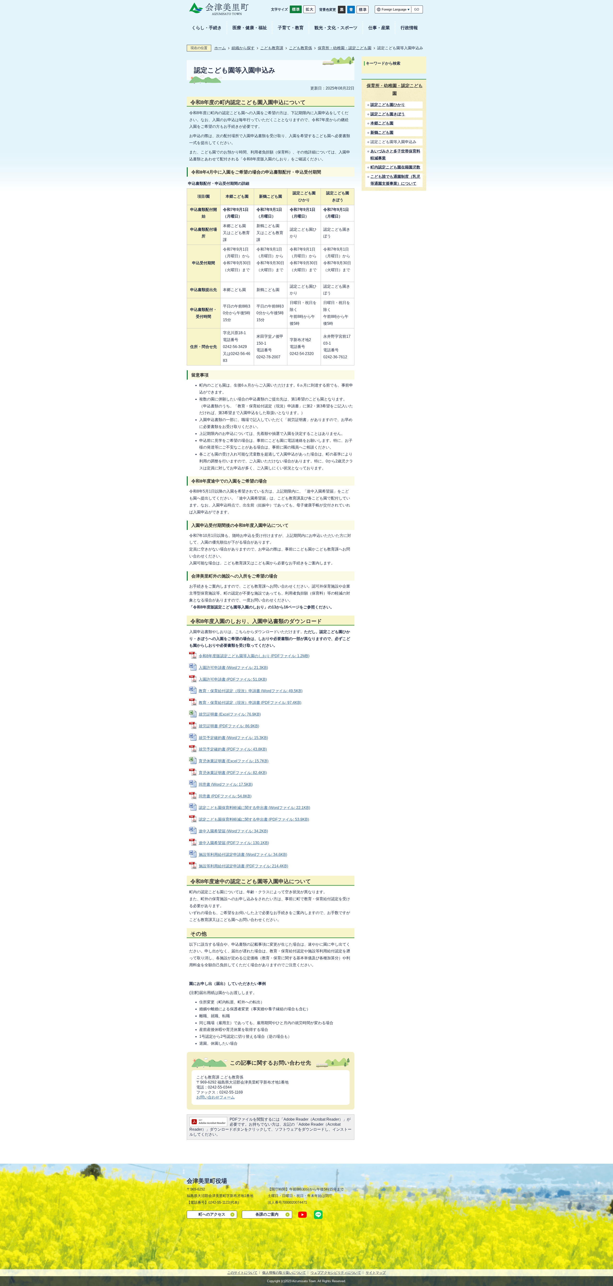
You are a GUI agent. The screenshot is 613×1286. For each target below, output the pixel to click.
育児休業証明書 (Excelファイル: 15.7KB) (233, 761)
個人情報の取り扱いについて (284, 1273)
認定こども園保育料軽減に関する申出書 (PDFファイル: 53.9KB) (254, 819)
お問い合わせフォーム (215, 1097)
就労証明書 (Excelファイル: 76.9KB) (230, 714)
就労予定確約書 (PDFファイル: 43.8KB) (233, 749)
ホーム (220, 48)
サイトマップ (376, 1273)
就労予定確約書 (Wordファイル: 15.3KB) (233, 738)
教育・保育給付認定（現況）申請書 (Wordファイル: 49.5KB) (250, 691)
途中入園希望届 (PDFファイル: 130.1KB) (234, 843)
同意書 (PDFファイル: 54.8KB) (225, 796)
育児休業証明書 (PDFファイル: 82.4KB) (233, 773)
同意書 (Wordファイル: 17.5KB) (226, 784)
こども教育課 (271, 48)
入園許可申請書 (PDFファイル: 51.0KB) (233, 679)
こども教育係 (300, 48)
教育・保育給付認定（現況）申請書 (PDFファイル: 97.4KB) (250, 703)
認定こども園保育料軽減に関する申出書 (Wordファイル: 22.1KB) (254, 808)
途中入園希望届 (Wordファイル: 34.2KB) (233, 831)
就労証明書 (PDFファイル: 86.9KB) (229, 726)
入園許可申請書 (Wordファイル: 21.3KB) (233, 668)
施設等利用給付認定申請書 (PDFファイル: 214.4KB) (243, 866)
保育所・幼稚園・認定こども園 (344, 48)
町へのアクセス (212, 1214)
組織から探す (243, 48)
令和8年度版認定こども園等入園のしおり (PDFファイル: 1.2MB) (254, 656)
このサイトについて (242, 1273)
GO (416, 9)
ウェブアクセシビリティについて (336, 1273)
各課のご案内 (266, 1214)
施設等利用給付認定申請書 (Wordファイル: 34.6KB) (243, 855)
